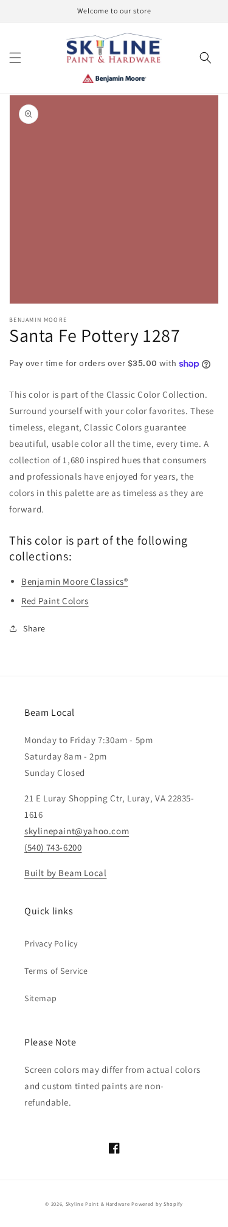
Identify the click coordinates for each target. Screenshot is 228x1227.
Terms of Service (56, 970)
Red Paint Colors (55, 601)
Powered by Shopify (157, 1203)
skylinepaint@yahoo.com (76, 831)
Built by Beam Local (65, 873)
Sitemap (40, 998)
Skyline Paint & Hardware (98, 1203)
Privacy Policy (50, 943)
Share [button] (34, 628)
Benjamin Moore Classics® (74, 581)
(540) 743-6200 (52, 847)
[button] (15, 57)
